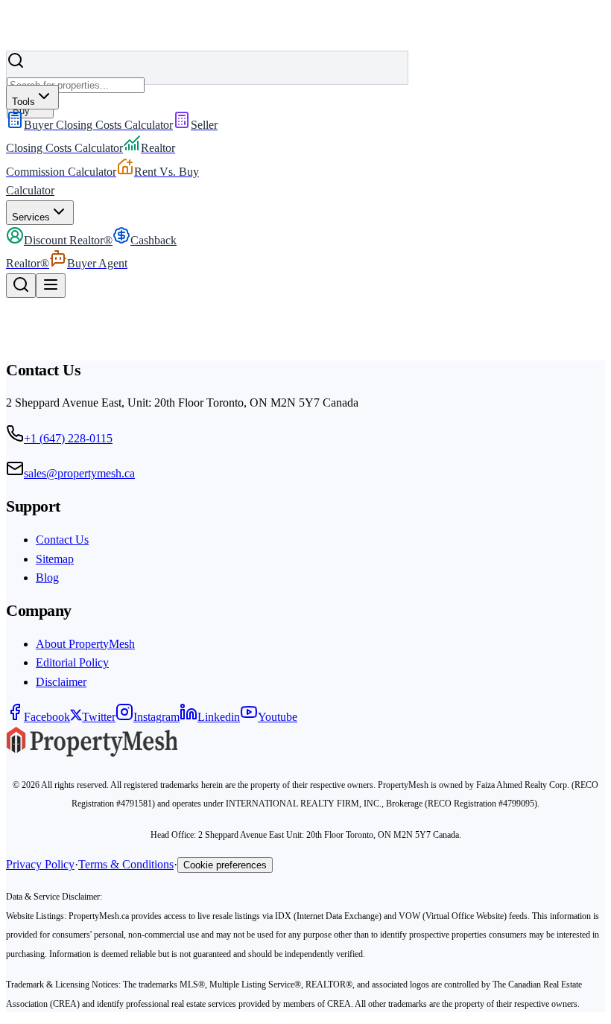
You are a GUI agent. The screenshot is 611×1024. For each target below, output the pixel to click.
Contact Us (62, 539)
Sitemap (55, 559)
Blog (47, 577)
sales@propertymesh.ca (79, 473)
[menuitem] (89, 124)
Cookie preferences (225, 865)
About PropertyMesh (85, 643)
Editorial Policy (72, 662)
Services (31, 217)
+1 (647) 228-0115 (68, 438)
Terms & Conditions (126, 864)
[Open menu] (51, 285)
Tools (23, 101)
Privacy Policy (40, 864)
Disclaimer (61, 681)
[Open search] (21, 285)
